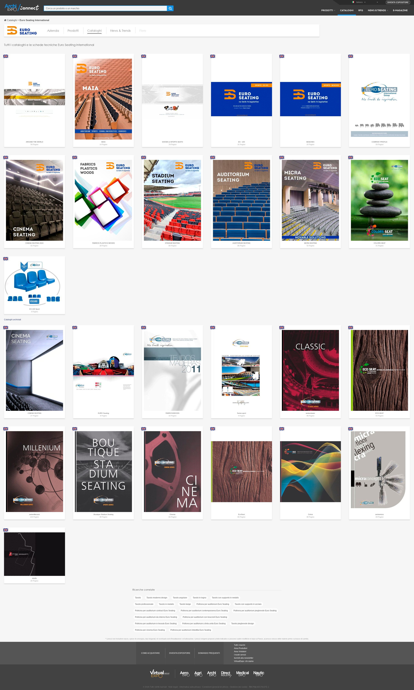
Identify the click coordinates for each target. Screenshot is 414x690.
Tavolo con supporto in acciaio (248, 604)
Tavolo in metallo (166, 604)
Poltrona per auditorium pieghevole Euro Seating (255, 610)
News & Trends (377, 10)
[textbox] (105, 8)
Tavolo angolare (180, 598)
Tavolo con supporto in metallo (225, 598)
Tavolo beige (185, 604)
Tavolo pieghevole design (242, 623)
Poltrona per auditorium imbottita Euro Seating (190, 630)
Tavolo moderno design (157, 598)
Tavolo (138, 598)
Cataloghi (347, 10)
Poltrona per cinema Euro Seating (150, 630)
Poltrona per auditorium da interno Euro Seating (156, 617)
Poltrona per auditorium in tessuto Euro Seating (156, 623)
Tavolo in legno (199, 598)
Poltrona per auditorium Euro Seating (212, 604)
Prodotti (327, 10)
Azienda (53, 30)
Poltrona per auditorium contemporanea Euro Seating (204, 610)
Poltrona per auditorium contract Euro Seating (155, 610)
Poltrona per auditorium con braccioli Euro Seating (205, 617)
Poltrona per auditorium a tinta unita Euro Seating (204, 623)
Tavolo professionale (144, 604)
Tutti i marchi (239, 645)
